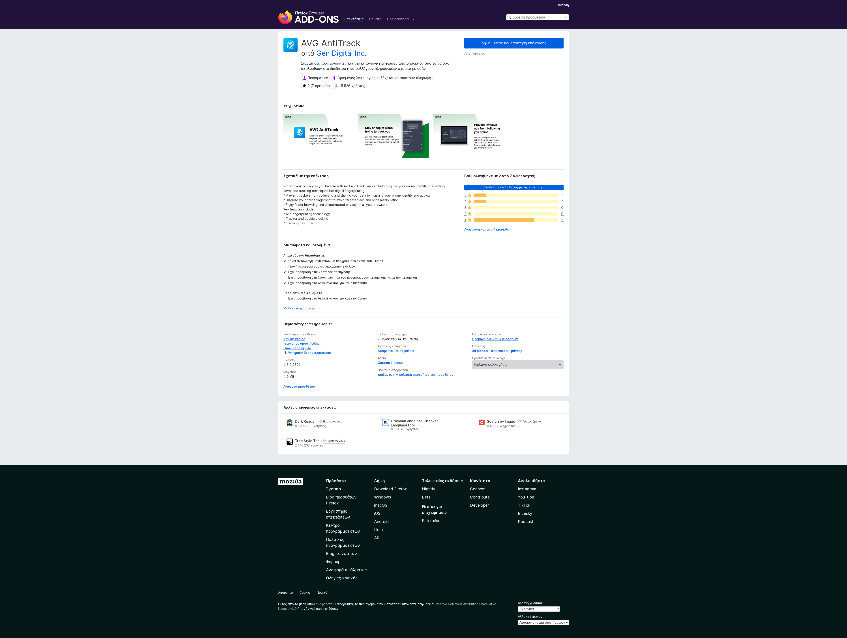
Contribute (480, 497)
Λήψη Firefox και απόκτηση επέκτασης (514, 43)
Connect (478, 489)
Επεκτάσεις (354, 19)
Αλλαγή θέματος (530, 616)
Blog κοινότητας (341, 553)
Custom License (390, 363)
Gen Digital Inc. (341, 53)
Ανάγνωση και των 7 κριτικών (487, 229)
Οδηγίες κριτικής (342, 578)
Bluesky (525, 513)
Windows (382, 497)
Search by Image (501, 421)
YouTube (526, 497)
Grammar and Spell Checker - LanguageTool (415, 423)
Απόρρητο (285, 592)
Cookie (305, 592)
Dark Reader (305, 421)
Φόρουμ (333, 561)
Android (381, 521)
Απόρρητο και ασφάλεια (396, 351)
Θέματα (375, 19)
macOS (380, 505)
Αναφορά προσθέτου (299, 386)
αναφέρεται (325, 604)
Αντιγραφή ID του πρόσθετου (309, 353)
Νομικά (322, 592)
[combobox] (537, 17)
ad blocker (480, 351)
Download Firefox (390, 489)
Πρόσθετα (336, 480)
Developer (479, 505)
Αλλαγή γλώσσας (530, 603)
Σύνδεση (563, 5)
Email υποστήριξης (297, 348)
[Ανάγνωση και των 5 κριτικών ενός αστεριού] (516, 220)
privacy (516, 351)
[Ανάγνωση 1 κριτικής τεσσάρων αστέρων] (516, 201)
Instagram (527, 489)
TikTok (524, 505)
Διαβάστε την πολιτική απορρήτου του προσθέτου (415, 374)
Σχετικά (333, 489)
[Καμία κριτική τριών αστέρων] (516, 207)
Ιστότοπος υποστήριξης (301, 343)
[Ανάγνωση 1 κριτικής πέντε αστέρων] (516, 195)
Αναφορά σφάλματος (346, 569)
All (376, 538)
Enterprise (431, 520)
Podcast (525, 521)
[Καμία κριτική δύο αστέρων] (516, 214)
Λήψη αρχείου (474, 53)
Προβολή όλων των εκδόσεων (495, 339)
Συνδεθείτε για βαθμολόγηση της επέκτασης (513, 187)
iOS (377, 513)
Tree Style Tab (307, 441)
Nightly (428, 489)
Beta (426, 497)
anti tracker (499, 351)
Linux (379, 529)
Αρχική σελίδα (294, 339)
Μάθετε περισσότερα (299, 308)
